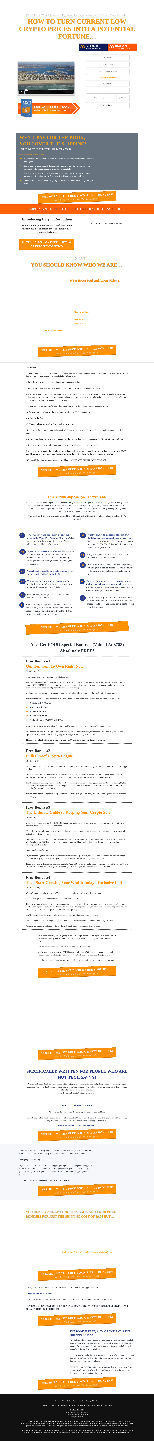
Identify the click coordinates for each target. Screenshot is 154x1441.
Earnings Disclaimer (92, 1401)
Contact (57, 1401)
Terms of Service (78, 1401)
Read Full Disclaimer (120, 1426)
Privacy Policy (66, 1401)
